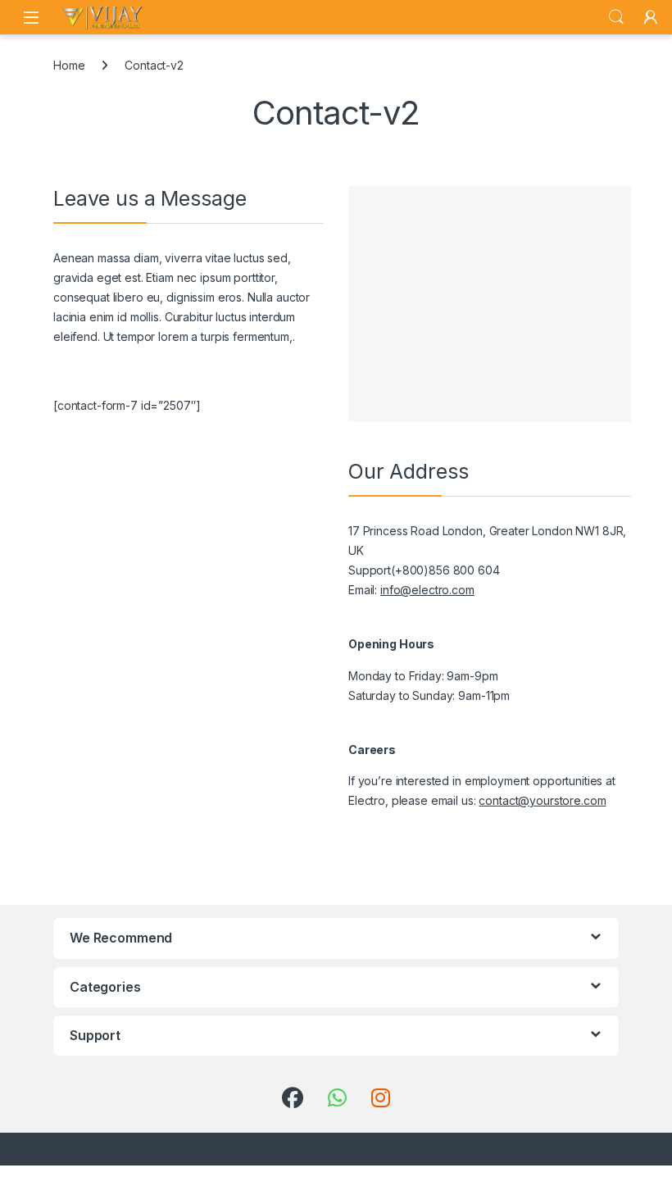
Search (616, 17)
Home (68, 65)
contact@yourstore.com (542, 800)
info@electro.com (427, 590)
